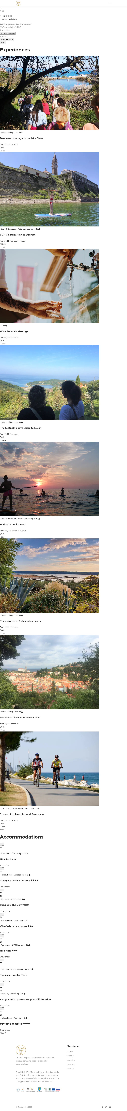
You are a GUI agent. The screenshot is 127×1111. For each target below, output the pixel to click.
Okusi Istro (71, 1064)
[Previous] (1, 844)
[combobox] (11, 27)
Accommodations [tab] (9, 19)
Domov (70, 1051)
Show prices (5, 865)
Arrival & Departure (8, 33)
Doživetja (70, 1055)
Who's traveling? (7, 39)
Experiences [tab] (7, 16)
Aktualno (70, 1068)
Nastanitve (71, 1060)
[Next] (3, 844)
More (2, 829)
